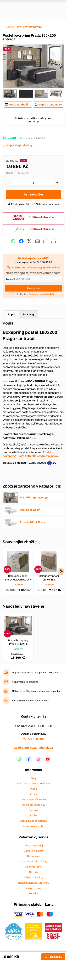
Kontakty (34, 893)
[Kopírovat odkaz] (45, 241)
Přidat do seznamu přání (47, 204)
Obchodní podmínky (33, 804)
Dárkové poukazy (34, 850)
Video (33, 788)
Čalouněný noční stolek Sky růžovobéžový (49, 578)
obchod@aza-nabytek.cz (45, 267)
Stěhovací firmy (33, 866)
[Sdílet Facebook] (21, 241)
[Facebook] (28, 759)
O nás (33, 794)
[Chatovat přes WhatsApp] (13, 241)
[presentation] (6, 66)
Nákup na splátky (33, 877)
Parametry (29, 314)
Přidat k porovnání (20, 204)
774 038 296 (18, 267)
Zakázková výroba (33, 826)
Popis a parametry (50, 104)
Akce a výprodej (33, 845)
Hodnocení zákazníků (33, 799)
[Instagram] (38, 759)
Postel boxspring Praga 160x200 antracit (18, 642)
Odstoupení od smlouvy (33, 861)
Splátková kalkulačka (41, 217)
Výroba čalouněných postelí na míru (31, 700)
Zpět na (24, 26)
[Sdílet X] (29, 241)
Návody (33, 872)
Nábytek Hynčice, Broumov (33, 882)
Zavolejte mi (33, 288)
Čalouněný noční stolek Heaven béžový (18, 578)
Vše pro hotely (33, 888)
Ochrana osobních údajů (33, 820)
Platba (33, 815)
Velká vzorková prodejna (25, 682)
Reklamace (33, 856)
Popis (11, 314)
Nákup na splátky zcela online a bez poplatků (36, 691)
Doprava (33, 810)
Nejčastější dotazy (19, 145)
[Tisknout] (53, 241)
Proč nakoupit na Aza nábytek (33, 783)
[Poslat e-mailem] (37, 241)
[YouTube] (47, 759)
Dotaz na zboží (18, 104)
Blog (33, 778)
